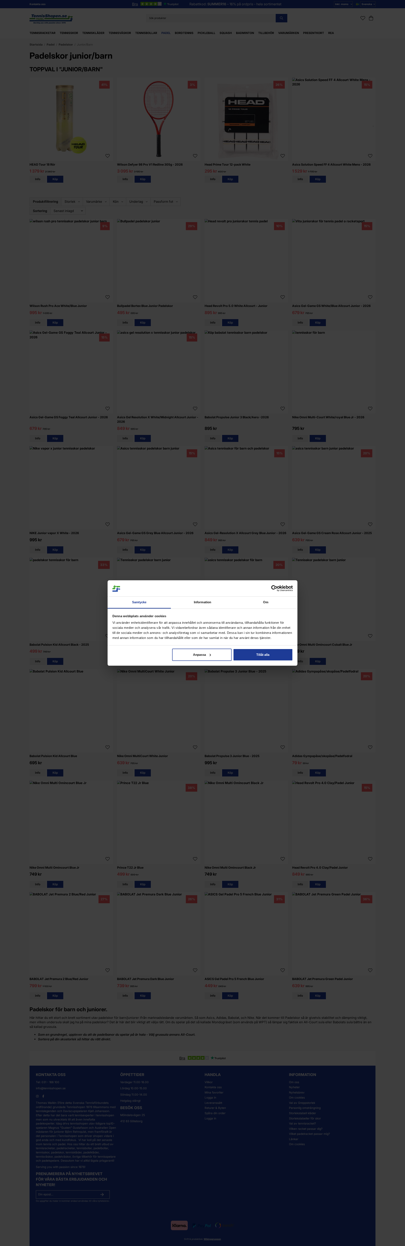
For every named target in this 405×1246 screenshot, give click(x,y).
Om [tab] (265, 602)
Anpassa (199, 654)
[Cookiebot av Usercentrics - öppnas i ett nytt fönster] (274, 588)
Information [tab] (202, 602)
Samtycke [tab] (139, 602)
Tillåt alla (262, 654)
